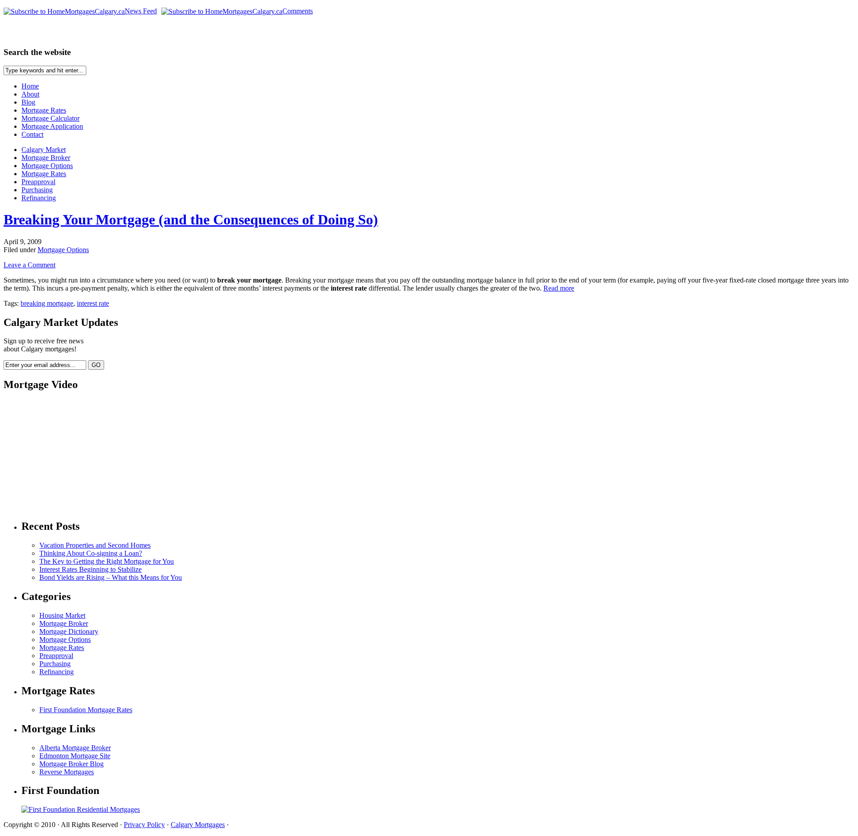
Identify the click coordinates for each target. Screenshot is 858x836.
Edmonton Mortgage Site (74, 756)
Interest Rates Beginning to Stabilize (90, 569)
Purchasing (37, 190)
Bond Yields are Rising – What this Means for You (110, 577)
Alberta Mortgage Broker (75, 748)
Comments (297, 11)
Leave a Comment (29, 265)
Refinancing (38, 198)
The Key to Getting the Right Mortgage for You (106, 561)
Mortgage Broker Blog (71, 764)
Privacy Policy (144, 824)
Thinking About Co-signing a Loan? (90, 553)
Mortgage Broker (45, 157)
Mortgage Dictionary (68, 631)
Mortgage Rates (43, 110)
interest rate (93, 303)
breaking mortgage (47, 303)
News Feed (141, 11)
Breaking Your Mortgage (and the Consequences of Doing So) (191, 219)
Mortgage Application (52, 126)
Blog (28, 102)
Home (30, 86)
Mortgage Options (47, 165)
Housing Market (62, 615)
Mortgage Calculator (50, 118)
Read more (558, 288)
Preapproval (38, 182)
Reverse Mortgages (66, 772)
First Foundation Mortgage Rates (85, 710)
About (30, 94)
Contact (32, 134)
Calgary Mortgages (198, 824)
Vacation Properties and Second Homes (95, 545)
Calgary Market (43, 149)
